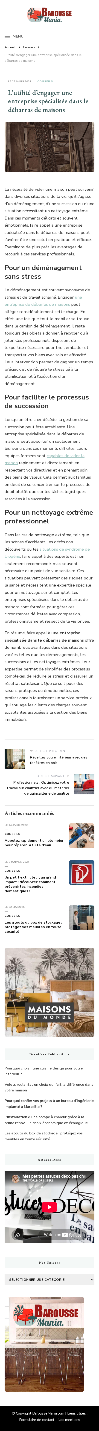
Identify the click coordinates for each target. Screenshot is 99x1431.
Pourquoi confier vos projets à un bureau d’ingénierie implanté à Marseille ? (49, 1103)
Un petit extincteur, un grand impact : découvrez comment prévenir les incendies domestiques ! (30, 884)
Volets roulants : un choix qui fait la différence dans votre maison (49, 1087)
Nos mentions (69, 1419)
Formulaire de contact (36, 1419)
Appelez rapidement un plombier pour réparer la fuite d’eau (34, 843)
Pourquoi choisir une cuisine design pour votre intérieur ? (44, 1071)
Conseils (45, 81)
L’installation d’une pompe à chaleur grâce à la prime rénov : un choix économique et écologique (46, 1120)
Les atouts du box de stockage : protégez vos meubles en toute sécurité (33, 927)
